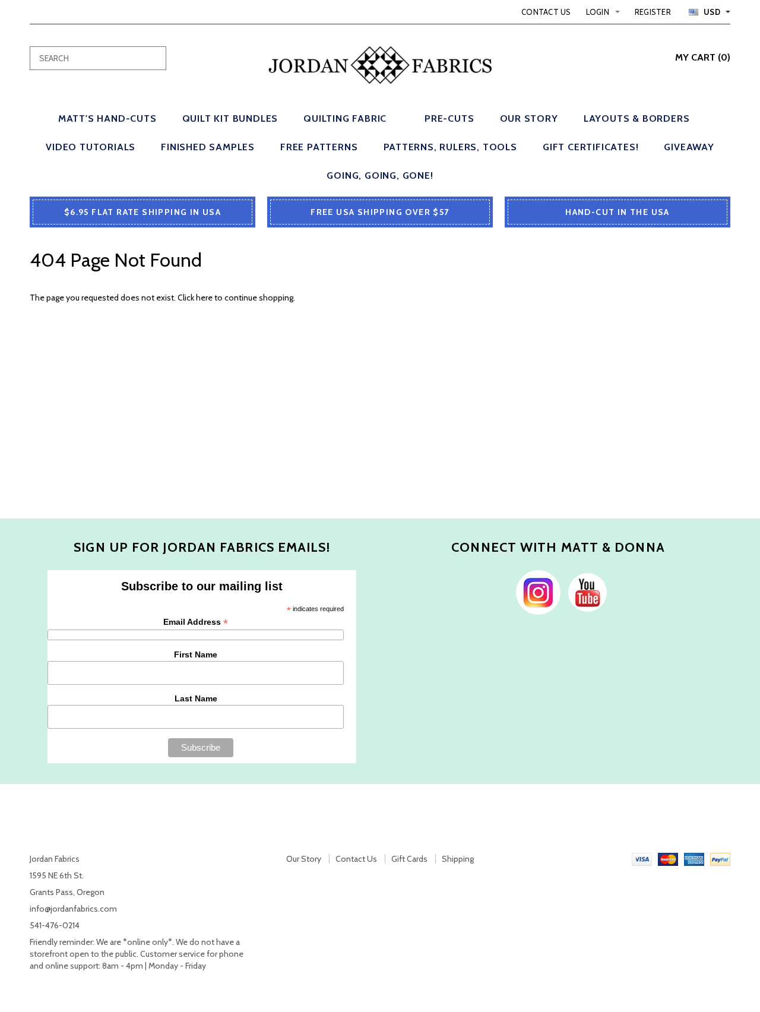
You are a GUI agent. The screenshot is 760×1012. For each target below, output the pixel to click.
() (702, 57)
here (204, 297)
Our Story (303, 858)
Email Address (195, 622)
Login (597, 12)
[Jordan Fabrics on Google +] (584, 591)
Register (653, 12)
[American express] (694, 858)
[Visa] (642, 858)
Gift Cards (409, 858)
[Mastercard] (668, 858)
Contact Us (546, 12)
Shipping (458, 858)
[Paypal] (720, 858)
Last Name (196, 698)
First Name (195, 654)
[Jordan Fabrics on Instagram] (535, 591)
